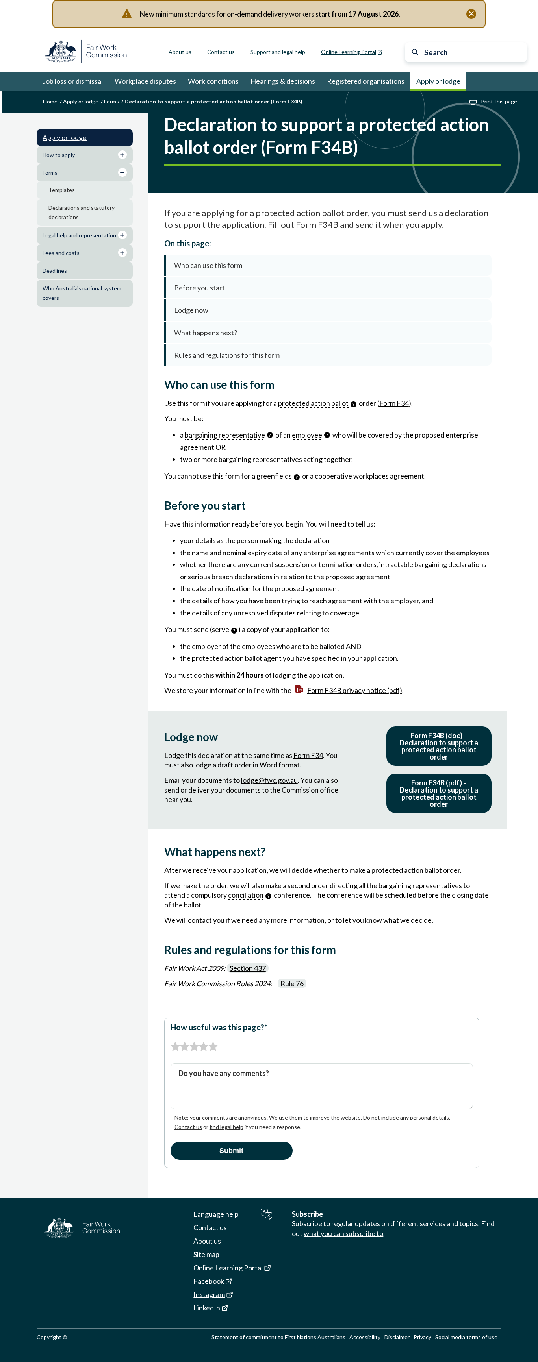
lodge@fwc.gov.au (269, 780)
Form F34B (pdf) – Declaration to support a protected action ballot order (438, 793)
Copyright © (52, 1337)
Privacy (422, 1337)
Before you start (199, 287)
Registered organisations (365, 81)
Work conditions (213, 81)
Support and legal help (277, 51)
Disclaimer (397, 1337)
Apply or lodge (438, 81)
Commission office (310, 789)
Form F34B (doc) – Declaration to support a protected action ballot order (438, 746)
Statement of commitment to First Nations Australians (278, 1337)
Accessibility (364, 1337)
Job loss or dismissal (73, 81)
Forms (111, 101)
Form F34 (394, 403)
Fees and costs (61, 252)
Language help (216, 1214)
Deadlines (55, 270)
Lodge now (191, 310)
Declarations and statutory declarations (81, 212)
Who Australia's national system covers (82, 293)
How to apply (59, 155)
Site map (206, 1254)
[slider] (194, 1047)
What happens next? (205, 332)
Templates (61, 190)
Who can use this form (208, 265)
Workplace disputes (145, 81)
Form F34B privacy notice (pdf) (354, 690)
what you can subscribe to (343, 1233)
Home (50, 101)
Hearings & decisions (282, 81)
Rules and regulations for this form (227, 355)
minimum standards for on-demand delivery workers (235, 13)
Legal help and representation (79, 235)
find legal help (226, 1127)
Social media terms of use (466, 1337)
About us (180, 51)
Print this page (499, 101)
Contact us (221, 51)
